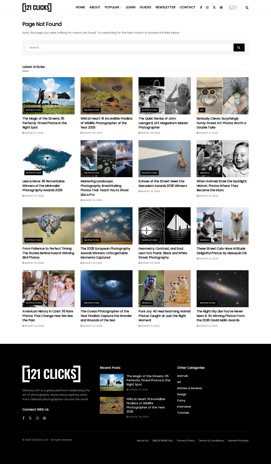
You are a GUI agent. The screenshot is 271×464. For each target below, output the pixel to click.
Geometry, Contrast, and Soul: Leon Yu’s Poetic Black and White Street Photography (162, 253)
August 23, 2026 (150, 262)
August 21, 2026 (150, 325)
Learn (130, 7)
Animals (205, 172)
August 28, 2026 (150, 132)
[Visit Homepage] (36, 7)
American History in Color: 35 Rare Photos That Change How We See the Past (47, 315)
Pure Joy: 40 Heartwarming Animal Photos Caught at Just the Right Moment (164, 315)
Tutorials (183, 413)
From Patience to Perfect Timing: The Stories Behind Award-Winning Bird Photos (48, 253)
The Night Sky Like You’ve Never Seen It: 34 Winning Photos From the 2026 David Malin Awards (221, 315)
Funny (181, 400)
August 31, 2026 (33, 132)
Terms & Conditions (211, 440)
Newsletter (165, 7)
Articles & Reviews (189, 388)
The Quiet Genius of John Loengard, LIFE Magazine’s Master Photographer (163, 123)
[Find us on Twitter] (214, 7)
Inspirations (33, 110)
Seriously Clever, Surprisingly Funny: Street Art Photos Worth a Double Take (221, 123)
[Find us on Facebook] (201, 7)
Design (181, 394)
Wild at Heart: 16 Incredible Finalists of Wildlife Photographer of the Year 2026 (107, 123)
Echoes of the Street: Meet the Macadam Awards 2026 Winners (162, 183)
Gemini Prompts (238, 440)
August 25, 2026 (92, 200)
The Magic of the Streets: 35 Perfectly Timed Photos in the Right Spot (44, 123)
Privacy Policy (185, 440)
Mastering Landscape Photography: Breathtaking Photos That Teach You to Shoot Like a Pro (105, 188)
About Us (142, 440)
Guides (145, 7)
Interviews (184, 407)
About (94, 7)
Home (80, 7)
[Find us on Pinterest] (221, 7)
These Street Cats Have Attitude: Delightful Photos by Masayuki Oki (222, 250)
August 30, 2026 (92, 132)
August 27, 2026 (208, 132)
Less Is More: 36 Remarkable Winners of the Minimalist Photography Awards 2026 (43, 185)
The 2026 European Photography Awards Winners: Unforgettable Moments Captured (105, 253)
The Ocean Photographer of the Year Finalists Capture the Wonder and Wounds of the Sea (106, 315)
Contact (187, 7)
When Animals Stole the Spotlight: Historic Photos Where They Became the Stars (222, 185)
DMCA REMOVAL (163, 440)
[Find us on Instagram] (207, 7)
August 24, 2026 (34, 262)
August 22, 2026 (208, 258)
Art (202, 110)
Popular (112, 7)
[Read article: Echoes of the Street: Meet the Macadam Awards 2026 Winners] (164, 158)
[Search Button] (247, 7)
